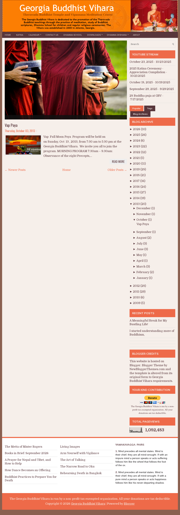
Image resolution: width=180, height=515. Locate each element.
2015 (136, 192)
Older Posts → (117, 170)
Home (8, 35)
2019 (136, 169)
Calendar (34, 34)
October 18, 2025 (141, 82)
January (142, 278)
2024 (137, 140)
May (139, 255)
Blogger (135, 365)
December (143, 208)
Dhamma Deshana (117, 34)
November (144, 214)
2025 (137, 134)
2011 (136, 291)
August (141, 237)
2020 (137, 163)
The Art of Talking (72, 460)
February (143, 272)
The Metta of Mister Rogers (23, 446)
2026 (137, 129)
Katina (19, 35)
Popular (136, 108)
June (140, 249)
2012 (136, 285)
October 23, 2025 (141, 61)
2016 (136, 186)
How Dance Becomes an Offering (27, 470)
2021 (136, 158)
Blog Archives (140, 114)
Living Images (70, 446)
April (140, 260)
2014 (136, 198)
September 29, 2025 (143, 89)
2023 (137, 146)
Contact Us (52, 35)
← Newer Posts (15, 170)
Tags (149, 108)
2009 (137, 303)
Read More (118, 161)
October (142, 219)
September (144, 232)
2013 (136, 204)
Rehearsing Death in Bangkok (81, 473)
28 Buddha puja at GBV (146, 95)
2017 (136, 181)
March (141, 266)
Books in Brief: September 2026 (27, 453)
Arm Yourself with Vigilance (79, 453)
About (136, 35)
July (139, 243)
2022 (137, 152)
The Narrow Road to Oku (77, 466)
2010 (137, 297)
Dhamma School (72, 35)
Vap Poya (11, 125)
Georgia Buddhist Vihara (88, 503)
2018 (136, 175)
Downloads (94, 34)
